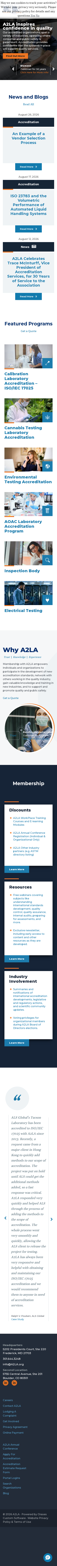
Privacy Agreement (15, 1384)
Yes (33, 16)
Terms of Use (22, 1478)
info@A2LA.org (13, 1321)
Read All (28, 104)
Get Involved (11, 1378)
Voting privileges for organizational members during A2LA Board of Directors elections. (29, 1023)
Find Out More (15, 55)
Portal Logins (11, 1435)
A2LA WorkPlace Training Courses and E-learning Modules (29, 821)
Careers (8, 1357)
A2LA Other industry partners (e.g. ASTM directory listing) (26, 851)
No (37, 16)
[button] (5, 1196)
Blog (6, 1450)
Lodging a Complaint (9, 1370)
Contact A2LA (12, 1362)
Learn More (16, 869)
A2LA (16, 1471)
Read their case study (36, 738)
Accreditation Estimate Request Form (14, 1425)
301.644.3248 (11, 1315)
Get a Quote (28, 331)
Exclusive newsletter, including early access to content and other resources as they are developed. (28, 937)
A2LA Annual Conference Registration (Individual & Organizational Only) (29, 836)
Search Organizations (12, 1442)
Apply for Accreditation (11, 1413)
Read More (27, 166)
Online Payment (13, 1389)
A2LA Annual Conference (11, 1403)
